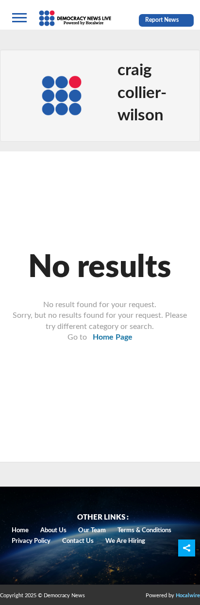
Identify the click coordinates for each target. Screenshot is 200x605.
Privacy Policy (31, 541)
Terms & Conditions (144, 530)
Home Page (113, 337)
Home (20, 530)
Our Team (92, 530)
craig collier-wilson (142, 92)
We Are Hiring (125, 541)
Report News (162, 20)
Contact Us (78, 541)
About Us (53, 530)
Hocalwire (188, 595)
